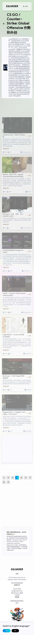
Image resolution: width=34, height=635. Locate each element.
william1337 (28, 353)
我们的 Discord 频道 (17, 593)
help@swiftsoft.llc (17, 591)
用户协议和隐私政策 (17, 583)
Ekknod (29, 191)
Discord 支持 (17, 589)
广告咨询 (17, 595)
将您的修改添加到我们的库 (17, 602)
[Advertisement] (17, 107)
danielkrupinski (27, 312)
